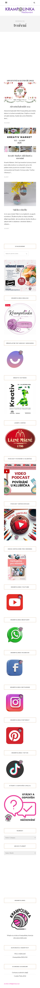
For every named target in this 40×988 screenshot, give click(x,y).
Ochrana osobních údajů (20, 972)
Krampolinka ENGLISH (20, 957)
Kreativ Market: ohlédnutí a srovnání (20, 156)
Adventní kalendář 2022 (20, 106)
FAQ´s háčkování (20, 954)
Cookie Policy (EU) (20, 976)
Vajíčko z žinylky (20, 209)
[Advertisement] (20, 58)
